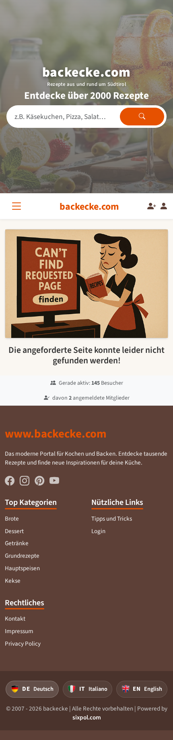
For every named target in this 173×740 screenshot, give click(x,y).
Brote (12, 519)
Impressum (19, 631)
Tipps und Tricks (111, 519)
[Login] (163, 206)
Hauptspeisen (22, 568)
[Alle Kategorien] (18, 206)
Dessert (14, 531)
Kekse (13, 581)
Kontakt (15, 619)
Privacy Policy (23, 644)
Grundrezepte (22, 556)
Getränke (17, 543)
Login (98, 531)
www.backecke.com (56, 433)
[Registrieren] (151, 206)
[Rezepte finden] (142, 116)
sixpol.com (86, 717)
